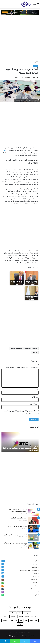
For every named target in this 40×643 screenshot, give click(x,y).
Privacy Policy (26, 636)
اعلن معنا (8, 636)
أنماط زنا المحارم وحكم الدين (19, 518)
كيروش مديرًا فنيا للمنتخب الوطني (17, 526)
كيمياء (34, 352)
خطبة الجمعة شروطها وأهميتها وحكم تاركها (15, 534)
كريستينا (35, 77)
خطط (5, 150)
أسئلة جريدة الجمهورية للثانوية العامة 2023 (23, 348)
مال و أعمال (34, 579)
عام (36, 561)
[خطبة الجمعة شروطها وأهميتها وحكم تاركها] (33, 537)
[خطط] (26, 4)
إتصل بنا (19, 636)
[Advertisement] (20, 37)
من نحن (14, 636)
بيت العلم (34, 567)
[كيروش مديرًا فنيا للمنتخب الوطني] (33, 528)
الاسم (37, 390)
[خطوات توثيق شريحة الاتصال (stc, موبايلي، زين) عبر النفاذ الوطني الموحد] (33, 512)
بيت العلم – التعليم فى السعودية (28, 570)
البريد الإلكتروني (34, 397)
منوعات (29, 62)
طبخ (36, 595)
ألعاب (35, 592)
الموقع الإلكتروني (34, 404)
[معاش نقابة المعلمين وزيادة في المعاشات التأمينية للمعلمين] (33, 545)
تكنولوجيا (35, 582)
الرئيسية (34, 62)
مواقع (35, 585)
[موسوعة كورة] (20, 12)
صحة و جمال (33, 588)
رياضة (35, 573)
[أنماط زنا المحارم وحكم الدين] (33, 520)
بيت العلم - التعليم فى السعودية (27, 616)
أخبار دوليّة (34, 576)
